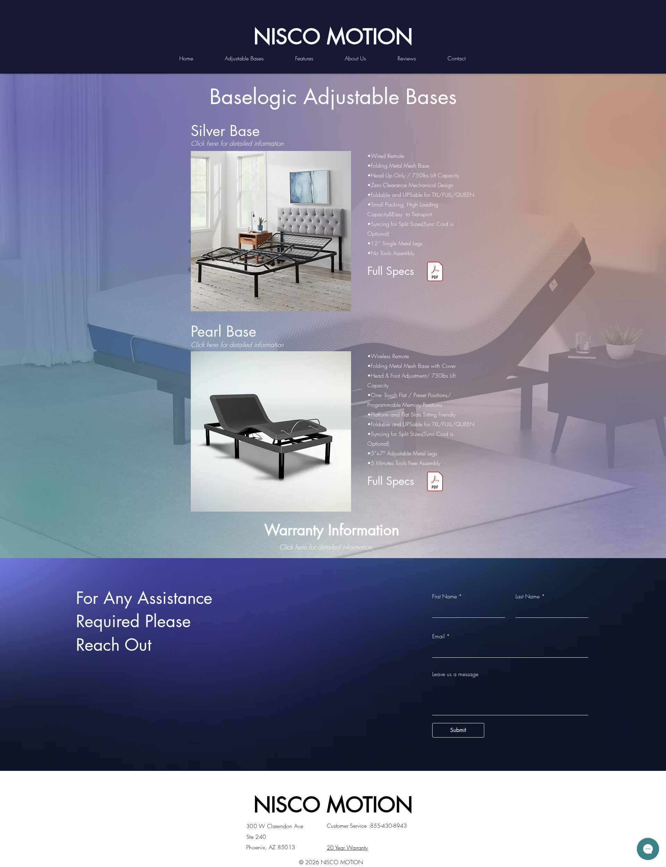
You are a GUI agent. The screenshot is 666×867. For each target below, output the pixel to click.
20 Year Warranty (347, 847)
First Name (444, 596)
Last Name (527, 596)
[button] (255, 58)
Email (438, 636)
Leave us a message (455, 674)
